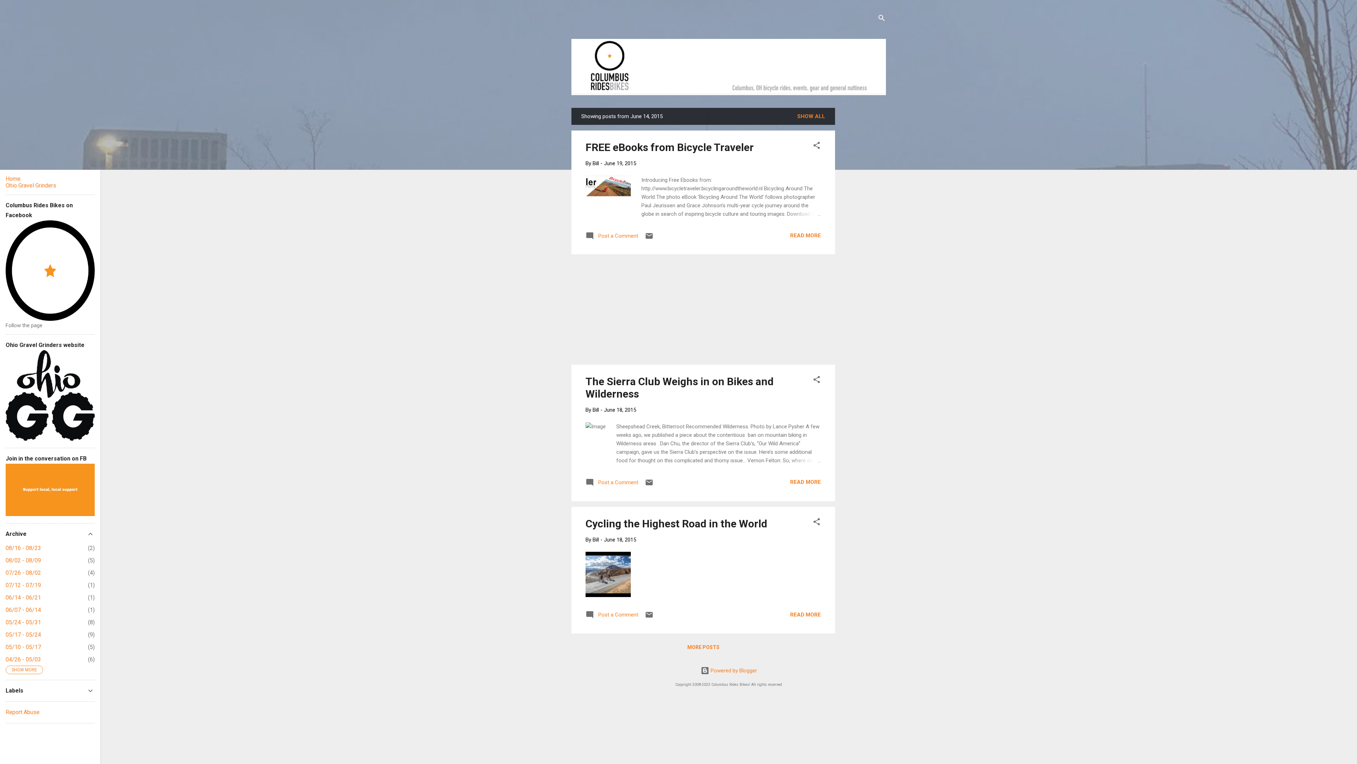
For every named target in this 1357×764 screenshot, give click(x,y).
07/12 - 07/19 (23, 585)
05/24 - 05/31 (23, 622)
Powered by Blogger (733, 670)
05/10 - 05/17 (23, 647)
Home (13, 178)
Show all (811, 116)
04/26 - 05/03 (23, 659)
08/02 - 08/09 (23, 560)
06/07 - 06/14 (23, 610)
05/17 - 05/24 (23, 634)
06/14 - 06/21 (23, 597)
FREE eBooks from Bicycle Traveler (670, 147)
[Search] (881, 19)
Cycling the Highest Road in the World (676, 523)
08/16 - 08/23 (23, 548)
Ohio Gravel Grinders (31, 185)
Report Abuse (23, 712)
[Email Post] (649, 238)
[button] (816, 146)
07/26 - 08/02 (23, 572)
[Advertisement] (862, 214)
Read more (805, 235)
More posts (703, 647)
